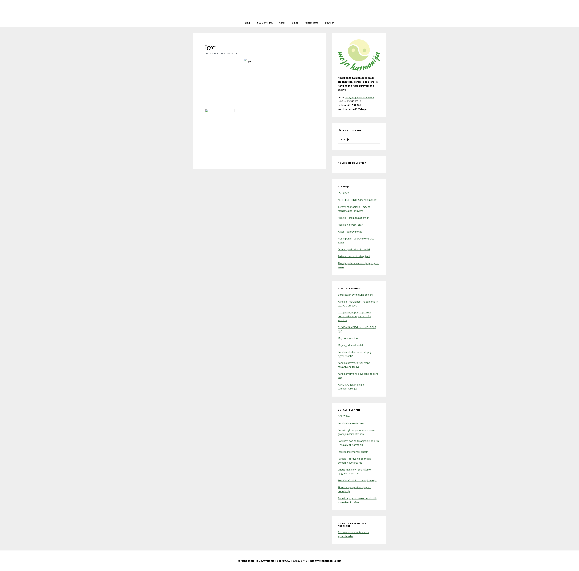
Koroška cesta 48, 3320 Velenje (255, 560)
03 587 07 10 (300, 560)
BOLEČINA (344, 416)
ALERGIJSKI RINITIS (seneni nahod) (357, 200)
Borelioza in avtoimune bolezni (355, 294)
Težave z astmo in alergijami (354, 256)
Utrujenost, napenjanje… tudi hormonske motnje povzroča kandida (354, 316)
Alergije (344, 186)
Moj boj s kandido (348, 338)
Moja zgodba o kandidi (350, 345)
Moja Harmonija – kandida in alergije (289, 9)
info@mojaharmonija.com (359, 97)
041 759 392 (283, 560)
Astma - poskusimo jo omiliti (354, 249)
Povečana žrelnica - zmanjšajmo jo (357, 480)
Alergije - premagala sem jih (353, 217)
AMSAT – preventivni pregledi (352, 524)
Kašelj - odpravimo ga (350, 231)
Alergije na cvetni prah (350, 224)
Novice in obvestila (352, 162)
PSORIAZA (343, 193)
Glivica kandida (349, 288)
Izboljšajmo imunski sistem (353, 451)
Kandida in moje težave (351, 423)
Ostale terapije (349, 409)
